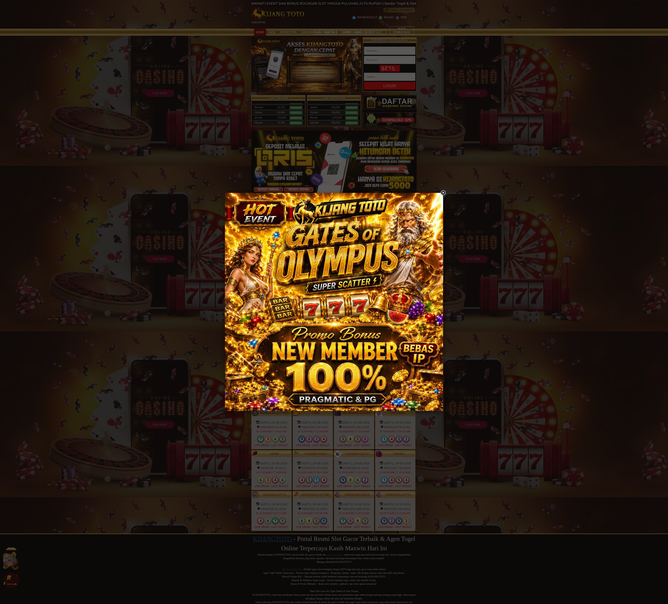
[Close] (443, 193)
